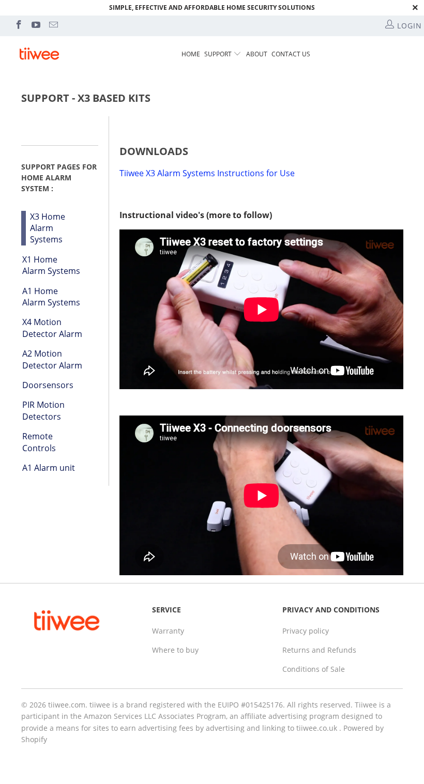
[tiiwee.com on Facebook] (18, 25)
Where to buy (175, 650)
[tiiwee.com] (39, 54)
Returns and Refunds (319, 650)
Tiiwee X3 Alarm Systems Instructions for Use (207, 173)
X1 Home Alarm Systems (51, 265)
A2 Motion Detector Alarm (52, 359)
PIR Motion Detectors (43, 410)
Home (190, 54)
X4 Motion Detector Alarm (52, 327)
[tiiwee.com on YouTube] (36, 25)
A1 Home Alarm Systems (51, 296)
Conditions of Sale (313, 669)
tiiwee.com (66, 705)
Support (218, 54)
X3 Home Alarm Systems (47, 228)
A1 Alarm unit (48, 467)
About (256, 54)
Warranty (168, 631)
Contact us (290, 54)
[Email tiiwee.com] (53, 25)
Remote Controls (39, 442)
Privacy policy (305, 631)
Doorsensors (47, 385)
